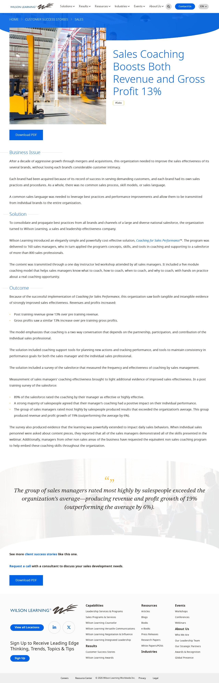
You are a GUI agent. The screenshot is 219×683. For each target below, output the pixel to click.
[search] (169, 7)
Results (84, 6)
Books (144, 623)
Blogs (144, 617)
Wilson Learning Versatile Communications (110, 629)
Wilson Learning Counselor (101, 623)
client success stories (41, 554)
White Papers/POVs (152, 646)
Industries (121, 6)
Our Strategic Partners (188, 646)
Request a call (20, 566)
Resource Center (83, 678)
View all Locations (27, 627)
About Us (155, 6)
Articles (145, 611)
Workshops (181, 611)
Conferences (182, 617)
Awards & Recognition (187, 652)
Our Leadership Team (187, 640)
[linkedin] (54, 627)
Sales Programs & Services (101, 617)
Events (138, 6)
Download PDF (26, 135)
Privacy (142, 678)
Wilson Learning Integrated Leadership (108, 640)
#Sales (118, 102)
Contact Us (185, 6)
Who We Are (182, 635)
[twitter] (69, 627)
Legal (155, 678)
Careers (64, 678)
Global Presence (184, 658)
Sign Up (20, 658)
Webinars (180, 623)
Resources (101, 6)
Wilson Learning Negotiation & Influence (109, 634)
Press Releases (149, 634)
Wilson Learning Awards (100, 658)
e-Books (145, 629)
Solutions (66, 6)
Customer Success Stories (100, 652)
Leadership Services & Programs (104, 611)
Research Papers (150, 640)
